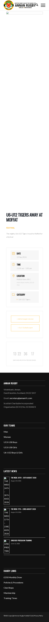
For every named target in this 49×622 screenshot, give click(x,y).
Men (6, 431)
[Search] (35, 5)
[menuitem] (35, 5)
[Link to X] (32, 619)
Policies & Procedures (13, 582)
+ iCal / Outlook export (25, 328)
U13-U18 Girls (10, 447)
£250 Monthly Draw (13, 577)
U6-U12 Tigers (24, 299)
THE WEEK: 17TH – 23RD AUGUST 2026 (23, 509)
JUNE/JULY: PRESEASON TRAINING (21, 540)
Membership (9, 593)
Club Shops (9, 587)
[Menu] (41, 5)
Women (7, 437)
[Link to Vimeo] (39, 619)
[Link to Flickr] (36, 619)
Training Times (10, 598)
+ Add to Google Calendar (25, 319)
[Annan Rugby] (20, 5)
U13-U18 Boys (10, 442)
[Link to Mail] (43, 619)
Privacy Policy (38, 616)
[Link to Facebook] (28, 619)
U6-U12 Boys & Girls (13, 452)
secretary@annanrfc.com (21, 398)
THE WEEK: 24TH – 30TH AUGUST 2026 (23, 478)
